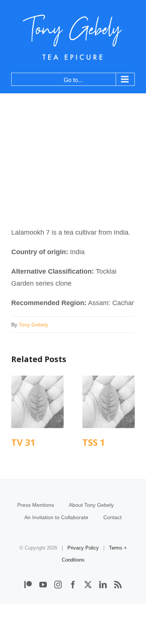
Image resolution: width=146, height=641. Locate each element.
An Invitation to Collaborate (56, 517)
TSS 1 (108, 402)
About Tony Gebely (91, 505)
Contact (112, 517)
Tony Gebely (33, 325)
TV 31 (37, 402)
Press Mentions (35, 505)
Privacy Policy (83, 548)
